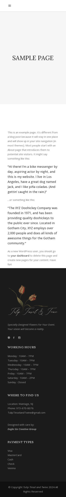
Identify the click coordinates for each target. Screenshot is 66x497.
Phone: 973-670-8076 (21, 408)
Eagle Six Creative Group (22, 429)
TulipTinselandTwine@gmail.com (26, 412)
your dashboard (20, 255)
